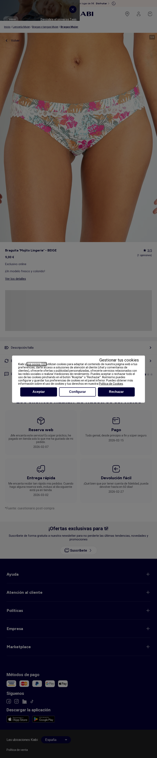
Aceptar (39, 391)
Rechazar (116, 391)
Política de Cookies (111, 383)
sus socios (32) (36, 364)
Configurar (77, 391)
